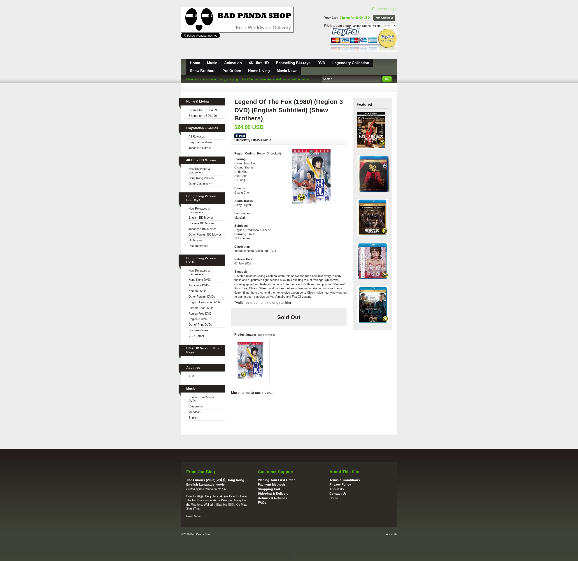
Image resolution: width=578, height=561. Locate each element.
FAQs (262, 502)
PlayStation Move (200, 142)
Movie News (287, 71)
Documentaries (198, 246)
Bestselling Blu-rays (293, 63)
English (193, 417)
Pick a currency (338, 26)
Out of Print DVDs (200, 324)
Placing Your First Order (276, 480)
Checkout (384, 18)
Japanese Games (200, 148)
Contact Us (338, 493)
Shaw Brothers (202, 71)
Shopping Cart (269, 489)
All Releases (197, 136)
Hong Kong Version (201, 178)
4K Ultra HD (259, 63)
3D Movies (196, 240)
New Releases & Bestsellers (199, 170)
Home (195, 63)
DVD (321, 63)
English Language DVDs (204, 302)
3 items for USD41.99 (203, 115)
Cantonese (196, 406)
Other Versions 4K (200, 183)
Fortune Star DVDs (201, 308)
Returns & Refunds (272, 498)
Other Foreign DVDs (202, 296)
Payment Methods (272, 484)
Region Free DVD (200, 313)
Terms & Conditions (344, 480)
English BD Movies (201, 217)
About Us (336, 489)
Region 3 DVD (198, 319)
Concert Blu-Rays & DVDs (201, 398)
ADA (192, 376)
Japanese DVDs (199, 285)
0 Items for (355, 17)
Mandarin (194, 412)
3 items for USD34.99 (203, 110)
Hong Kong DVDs (200, 279)
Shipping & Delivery (273, 493)
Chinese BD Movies (201, 223)
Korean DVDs (197, 291)
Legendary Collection (350, 63)
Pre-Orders (231, 71)
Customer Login (384, 9)
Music (212, 63)
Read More (193, 516)
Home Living (259, 71)
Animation (233, 63)
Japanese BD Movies (203, 229)
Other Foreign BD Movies (205, 234)
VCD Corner (196, 336)
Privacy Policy (340, 484)
